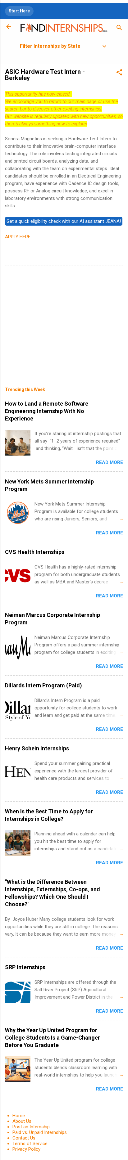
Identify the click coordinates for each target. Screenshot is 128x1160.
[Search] (119, 28)
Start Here (19, 10)
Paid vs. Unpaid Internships (39, 1132)
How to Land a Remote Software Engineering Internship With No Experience (46, 411)
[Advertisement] (64, 321)
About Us (21, 1121)
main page (86, 101)
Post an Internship (31, 1127)
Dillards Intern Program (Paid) (43, 685)
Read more (109, 462)
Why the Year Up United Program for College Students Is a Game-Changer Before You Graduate (52, 1037)
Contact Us (23, 1138)
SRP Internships (25, 967)
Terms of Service (30, 1143)
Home (18, 1115)
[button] (119, 73)
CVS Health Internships (34, 552)
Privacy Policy (26, 1149)
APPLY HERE (17, 237)
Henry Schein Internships (37, 748)
